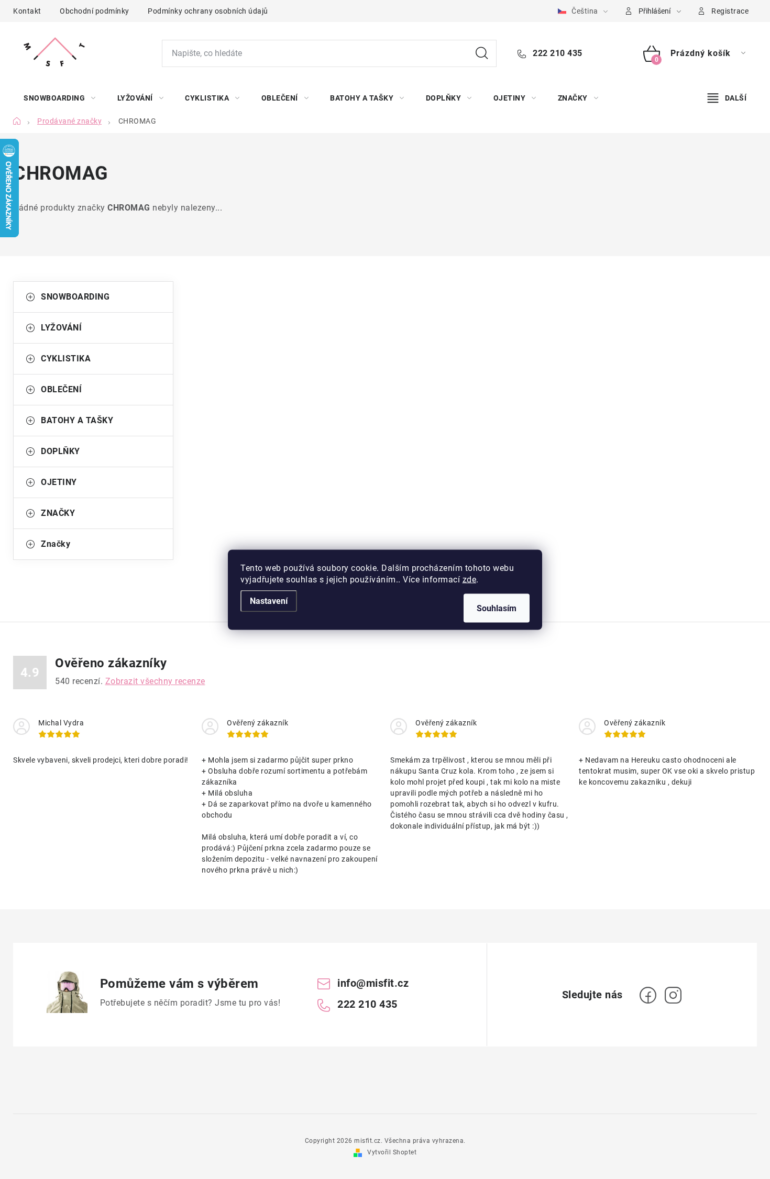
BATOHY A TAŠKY (77, 420)
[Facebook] (648, 995)
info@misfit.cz (373, 983)
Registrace (730, 11)
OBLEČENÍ (61, 389)
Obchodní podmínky (94, 11)
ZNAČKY (58, 513)
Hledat (482, 53)
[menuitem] (59, 98)
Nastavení (269, 600)
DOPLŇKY (60, 451)
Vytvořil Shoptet (391, 1152)
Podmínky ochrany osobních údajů (208, 11)
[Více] (727, 98)
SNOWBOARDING (75, 297)
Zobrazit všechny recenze (155, 681)
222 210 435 (556, 53)
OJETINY (59, 482)
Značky (55, 544)
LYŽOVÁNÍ (61, 328)
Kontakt (27, 11)
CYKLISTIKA (66, 358)
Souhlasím (496, 608)
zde (470, 579)
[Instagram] (673, 995)
